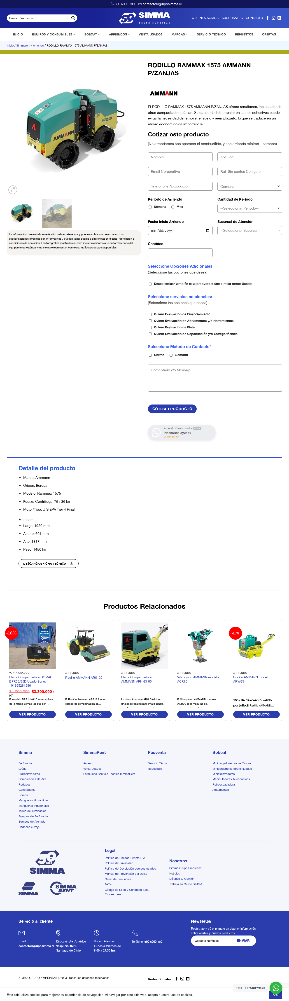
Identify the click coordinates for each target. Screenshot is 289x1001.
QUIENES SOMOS (205, 18)
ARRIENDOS (118, 34)
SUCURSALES (232, 18)
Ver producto (32, 714)
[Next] (133, 128)
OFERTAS (269, 34)
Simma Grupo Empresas (185, 868)
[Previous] (15, 128)
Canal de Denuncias (118, 879)
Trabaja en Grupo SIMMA (185, 884)
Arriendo (38, 45)
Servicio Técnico (158, 763)
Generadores (27, 789)
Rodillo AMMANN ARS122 (84, 677)
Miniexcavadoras (223, 774)
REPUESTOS (244, 34)
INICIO (18, 34)
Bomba (23, 795)
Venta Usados (92, 768)
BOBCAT (90, 34)
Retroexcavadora (223, 784)
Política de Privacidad (119, 863)
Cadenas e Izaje (29, 827)
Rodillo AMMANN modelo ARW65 (251, 679)
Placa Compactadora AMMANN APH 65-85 (136, 679)
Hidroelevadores (29, 774)
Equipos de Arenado (32, 821)
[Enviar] (73, 18)
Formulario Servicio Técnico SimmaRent (109, 774)
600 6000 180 (125, 4)
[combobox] (249, 186)
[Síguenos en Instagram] (273, 18)
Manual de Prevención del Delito (126, 873)
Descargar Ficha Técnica (45, 563)
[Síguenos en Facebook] (267, 18)
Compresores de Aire (32, 779)
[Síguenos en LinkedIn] (279, 18)
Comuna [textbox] (227, 187)
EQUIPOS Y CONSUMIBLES (52, 34)
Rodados (24, 784)
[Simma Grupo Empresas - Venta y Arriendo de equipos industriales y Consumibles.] (144, 18)
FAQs (108, 884)
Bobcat (219, 752)
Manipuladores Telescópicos (231, 779)
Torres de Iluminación (32, 811)
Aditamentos (220, 789)
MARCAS (178, 34)
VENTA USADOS (150, 34)
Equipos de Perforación (34, 816)
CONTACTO (254, 18)
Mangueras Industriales (34, 805)
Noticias (174, 873)
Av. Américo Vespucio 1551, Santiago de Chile (71, 946)
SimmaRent (94, 752)
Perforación (26, 763)
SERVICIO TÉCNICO (211, 34)
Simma (25, 752)
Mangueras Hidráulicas (34, 800)
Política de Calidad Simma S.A (125, 858)
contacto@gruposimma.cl (162, 4)
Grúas (22, 768)
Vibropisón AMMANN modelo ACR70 (198, 679)
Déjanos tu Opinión (181, 878)
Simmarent (23, 45)
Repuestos (155, 768)
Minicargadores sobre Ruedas (232, 768)
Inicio (10, 45)
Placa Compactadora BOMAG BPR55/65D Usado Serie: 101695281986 (31, 681)
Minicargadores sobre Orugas (231, 763)
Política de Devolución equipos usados (130, 868)
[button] (12, 189)
